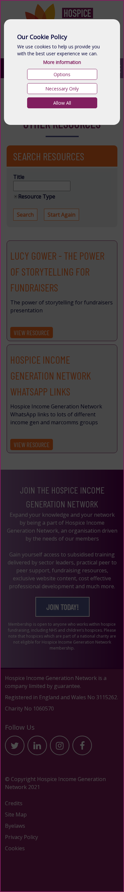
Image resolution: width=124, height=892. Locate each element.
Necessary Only (62, 88)
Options (62, 74)
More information (62, 62)
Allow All (62, 103)
